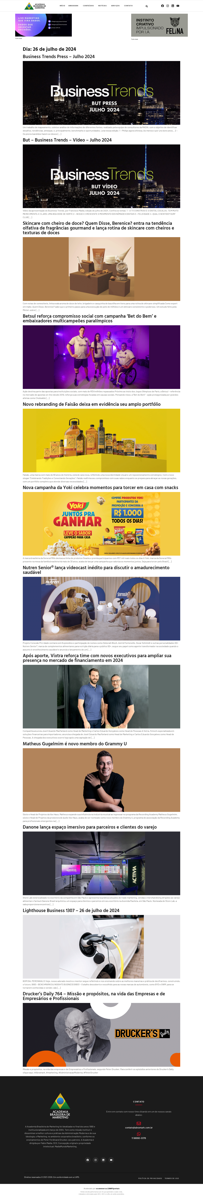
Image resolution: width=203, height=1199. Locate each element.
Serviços (115, 5)
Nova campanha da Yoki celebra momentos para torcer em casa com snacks (100, 487)
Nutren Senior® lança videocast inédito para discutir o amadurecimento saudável (96, 570)
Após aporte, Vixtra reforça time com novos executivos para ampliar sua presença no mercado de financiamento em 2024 (97, 658)
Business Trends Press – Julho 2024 (59, 56)
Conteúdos (88, 5)
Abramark (73, 5)
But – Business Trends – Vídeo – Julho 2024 (67, 139)
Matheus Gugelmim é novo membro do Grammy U (75, 743)
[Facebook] (162, 5)
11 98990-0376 (139, 1138)
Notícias (102, 5)
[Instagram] (167, 5)
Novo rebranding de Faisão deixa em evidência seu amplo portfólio (92, 404)
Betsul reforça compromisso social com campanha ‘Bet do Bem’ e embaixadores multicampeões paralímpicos (89, 318)
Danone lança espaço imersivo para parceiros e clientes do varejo (90, 826)
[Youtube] (177, 5)
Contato (128, 5)
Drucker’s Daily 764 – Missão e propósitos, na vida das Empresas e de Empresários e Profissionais (94, 996)
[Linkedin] (172, 5)
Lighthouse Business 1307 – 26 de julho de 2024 (71, 910)
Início (62, 5)
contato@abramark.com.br (139, 1127)
